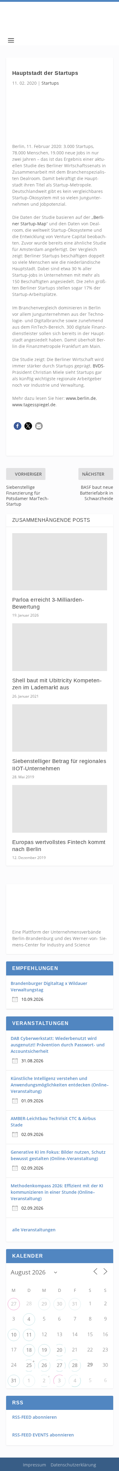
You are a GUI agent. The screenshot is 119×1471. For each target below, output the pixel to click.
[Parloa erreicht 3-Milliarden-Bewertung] (59, 561)
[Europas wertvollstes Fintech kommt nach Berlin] (59, 809)
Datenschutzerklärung (73, 1465)
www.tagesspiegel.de (34, 404)
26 (44, 1365)
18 (29, 1350)
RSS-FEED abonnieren (34, 1417)
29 (44, 1303)
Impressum (34, 1465)
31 (75, 1303)
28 (75, 1365)
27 (13, 1303)
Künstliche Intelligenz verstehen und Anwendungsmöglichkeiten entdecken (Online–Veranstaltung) (60, 1084)
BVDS (98, 366)
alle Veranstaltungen (34, 1230)
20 (59, 1350)
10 (13, 1334)
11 (29, 1334)
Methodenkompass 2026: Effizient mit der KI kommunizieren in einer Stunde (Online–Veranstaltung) (57, 1192)
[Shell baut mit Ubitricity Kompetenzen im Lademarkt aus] (59, 647)
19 (44, 1350)
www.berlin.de (81, 398)
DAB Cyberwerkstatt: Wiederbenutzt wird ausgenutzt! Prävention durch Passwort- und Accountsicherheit (58, 1044)
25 (29, 1365)
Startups (50, 83)
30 (59, 1303)
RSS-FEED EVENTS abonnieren (43, 1435)
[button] (17, 426)
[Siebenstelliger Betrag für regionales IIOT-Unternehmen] (59, 728)
